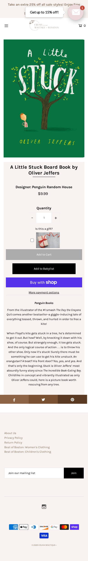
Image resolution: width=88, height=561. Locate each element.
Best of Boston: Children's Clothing (27, 451)
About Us (10, 433)
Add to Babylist (44, 268)
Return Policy (13, 442)
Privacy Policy (13, 437)
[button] (75, 12)
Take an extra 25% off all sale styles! (35, 4)
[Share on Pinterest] (72, 399)
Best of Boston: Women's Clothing (27, 447)
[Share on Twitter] (43, 399)
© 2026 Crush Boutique (43, 545)
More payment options (44, 292)
